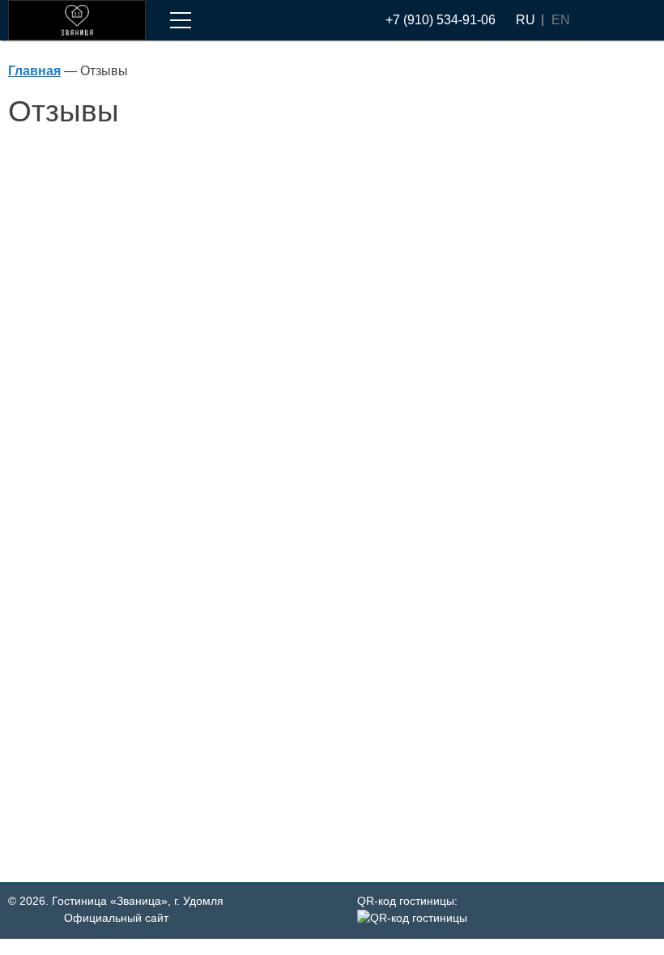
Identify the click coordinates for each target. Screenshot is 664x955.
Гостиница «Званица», (137, 900)
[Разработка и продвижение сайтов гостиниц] (628, 911)
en (560, 20)
